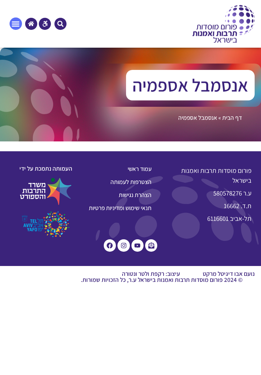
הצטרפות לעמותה (131, 182)
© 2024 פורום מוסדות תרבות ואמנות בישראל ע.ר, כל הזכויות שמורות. (162, 280)
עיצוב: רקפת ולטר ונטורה (151, 273)
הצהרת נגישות (135, 195)
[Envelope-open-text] (151, 245)
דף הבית (232, 117)
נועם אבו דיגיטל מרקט (229, 273)
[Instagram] (123, 245)
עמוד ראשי (140, 169)
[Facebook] (110, 245)
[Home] (31, 24)
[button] (60, 24)
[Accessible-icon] (45, 24)
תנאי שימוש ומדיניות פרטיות (120, 208)
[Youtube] (137, 245)
